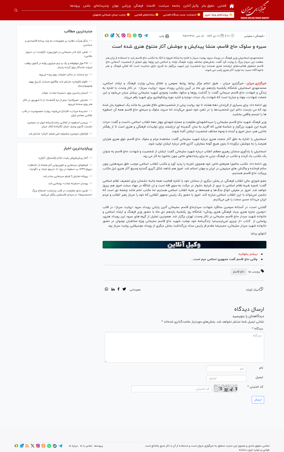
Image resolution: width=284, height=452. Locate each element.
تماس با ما (86, 446)
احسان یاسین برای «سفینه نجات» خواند (65, 93)
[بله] (140, 37)
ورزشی (126, 6)
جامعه (176, 6)
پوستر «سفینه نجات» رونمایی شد (68, 183)
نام (261, 368)
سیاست (163, 6)
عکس (87, 6)
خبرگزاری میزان (256, 83)
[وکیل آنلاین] (184, 245)
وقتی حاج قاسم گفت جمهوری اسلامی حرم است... (224, 259)
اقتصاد (150, 6)
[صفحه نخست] (231, 5)
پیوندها (75, 6)
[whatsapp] (106, 289)
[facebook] (118, 289)
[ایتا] (129, 37)
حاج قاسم (238, 272)
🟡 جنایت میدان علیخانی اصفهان (111, 15)
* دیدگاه (257, 329)
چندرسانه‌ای (101, 6)
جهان (115, 6)
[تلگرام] (146, 37)
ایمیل (259, 377)
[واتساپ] (135, 37)
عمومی (248, 36)
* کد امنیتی (255, 387)
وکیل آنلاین (190, 6)
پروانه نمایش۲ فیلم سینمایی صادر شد (65, 176)
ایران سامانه (246, 450)
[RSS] (27, 447)
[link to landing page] (255, 10)
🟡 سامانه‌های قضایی (146, 15)
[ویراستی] (112, 37)
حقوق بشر (208, 6)
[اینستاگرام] (123, 37)
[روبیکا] (107, 37)
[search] (16, 10)
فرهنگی (138, 6)
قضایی (222, 6)
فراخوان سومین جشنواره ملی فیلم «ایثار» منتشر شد (58, 134)
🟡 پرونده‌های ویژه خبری (218, 15)
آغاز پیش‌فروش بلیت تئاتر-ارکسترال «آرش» (63, 158)
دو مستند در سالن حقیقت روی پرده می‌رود (63, 74)
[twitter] (124, 290)
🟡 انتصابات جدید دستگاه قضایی (181, 15)
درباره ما (73, 446)
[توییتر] (118, 37)
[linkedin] (113, 289)
